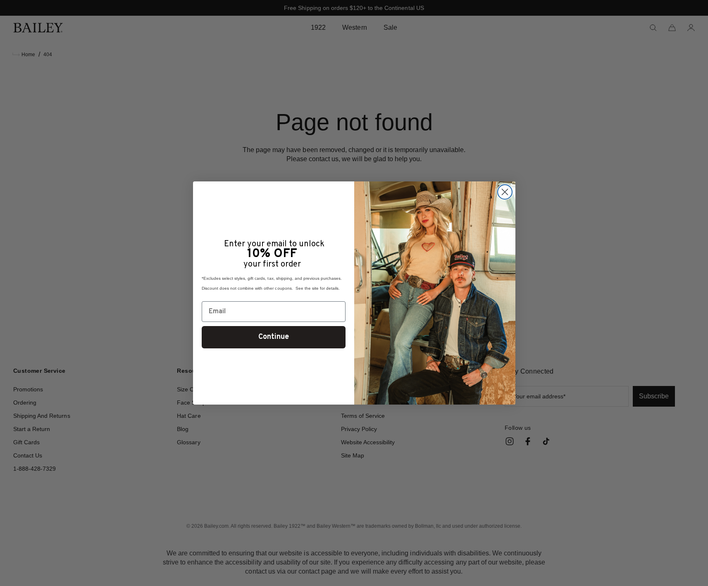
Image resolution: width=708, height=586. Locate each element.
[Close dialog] (505, 192)
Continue (273, 337)
